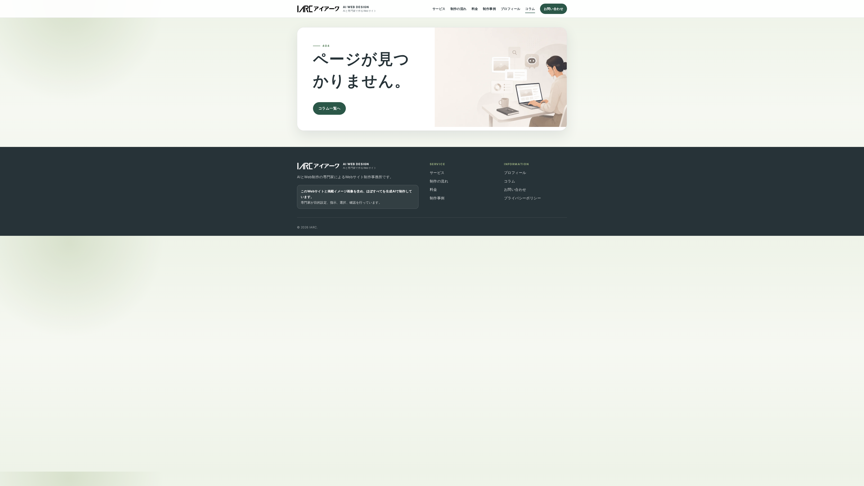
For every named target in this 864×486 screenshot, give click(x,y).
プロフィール (510, 9)
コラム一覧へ (329, 108)
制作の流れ (458, 9)
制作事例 (489, 9)
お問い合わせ (553, 9)
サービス (439, 9)
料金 (475, 9)
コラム (530, 9)
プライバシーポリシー (522, 198)
